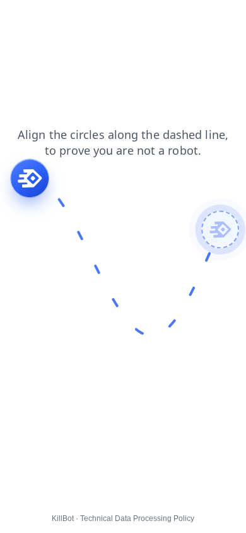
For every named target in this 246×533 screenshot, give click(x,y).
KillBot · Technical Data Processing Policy (123, 518)
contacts (89, 18)
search (219, 18)
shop (180, 18)
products (138, 18)
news (47, 18)
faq (15, 18)
